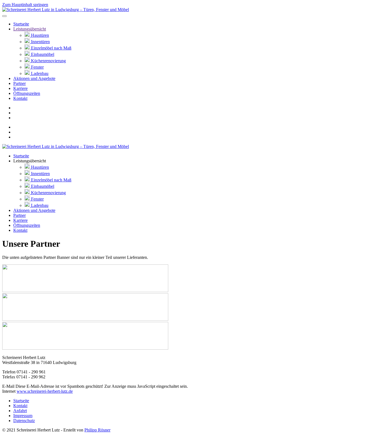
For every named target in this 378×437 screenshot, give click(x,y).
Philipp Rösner (97, 430)
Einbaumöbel (42, 54)
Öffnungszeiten (26, 93)
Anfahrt (20, 410)
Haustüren (39, 35)
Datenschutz (24, 420)
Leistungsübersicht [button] (29, 160)
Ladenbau (39, 73)
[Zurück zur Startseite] (65, 9)
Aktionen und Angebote (34, 78)
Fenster (37, 67)
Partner (19, 83)
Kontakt (20, 98)
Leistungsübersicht (29, 29)
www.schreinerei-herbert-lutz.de (45, 391)
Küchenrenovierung (48, 60)
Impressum (22, 415)
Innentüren (40, 41)
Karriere (20, 88)
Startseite (21, 24)
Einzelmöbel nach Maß (50, 48)
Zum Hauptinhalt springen (25, 4)
